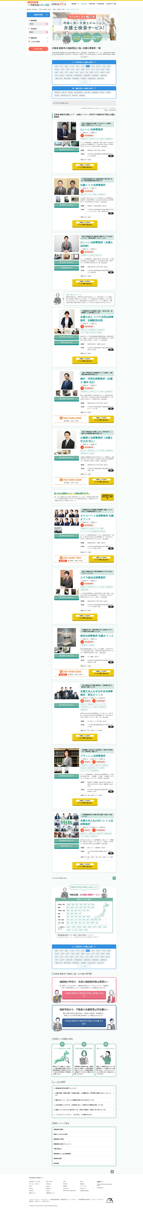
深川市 (87, 69)
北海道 (84, 132)
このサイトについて (34, 1199)
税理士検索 (92, 3)
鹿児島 (92, 922)
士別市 (76, 72)
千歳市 (104, 66)
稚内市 (108, 72)
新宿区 (92, 698)
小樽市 (92, 66)
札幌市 (56, 66)
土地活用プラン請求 (111, 3)
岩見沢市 (98, 66)
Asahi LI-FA (83, 1188)
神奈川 (72, 907)
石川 (84, 910)
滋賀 (84, 916)
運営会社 (31, 1201)
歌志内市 (62, 75)
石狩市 (62, 69)
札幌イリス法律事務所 (92, 185)
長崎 (76, 922)
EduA (30, 1186)
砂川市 (96, 72)
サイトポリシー (45, 1199)
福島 (93, 904)
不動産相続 (82, 95)
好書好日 (65, 1186)
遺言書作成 (57, 92)
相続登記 (102, 92)
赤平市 (66, 72)
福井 (88, 910)
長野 (76, 910)
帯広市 (77, 66)
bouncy (48, 1190)
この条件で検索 (37, 49)
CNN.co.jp (48, 1183)
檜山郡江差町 (100, 78)
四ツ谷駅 (101, 698)
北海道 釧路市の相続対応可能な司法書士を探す (84, 1022)
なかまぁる (65, 1188)
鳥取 (80, 919)
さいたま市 (74, 930)
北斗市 (93, 69)
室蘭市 (82, 69)
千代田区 (93, 827)
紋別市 (71, 72)
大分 (84, 922)
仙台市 (68, 930)
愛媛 (96, 919)
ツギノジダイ (83, 1186)
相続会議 (82, 1183)
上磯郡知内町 (103, 75)
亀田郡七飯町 (67, 78)
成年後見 (57, 95)
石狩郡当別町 (69, 75)
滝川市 (98, 69)
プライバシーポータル (97, 1199)
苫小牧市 (72, 66)
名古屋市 (79, 927)
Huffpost (48, 1186)
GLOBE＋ (65, 1183)
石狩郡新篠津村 (78, 75)
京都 (76, 916)
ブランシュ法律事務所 (93, 755)
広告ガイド (38, 1201)
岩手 (77, 904)
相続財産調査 (95, 92)
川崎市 (80, 930)
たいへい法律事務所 (91, 129)
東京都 (84, 698)
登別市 (77, 69)
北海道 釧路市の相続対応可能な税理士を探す (84, 994)
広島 (68, 919)
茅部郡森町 (83, 78)
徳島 (92, 919)
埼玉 (77, 907)
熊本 (80, 922)
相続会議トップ (75, 3)
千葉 (81, 907)
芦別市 (61, 72)
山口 (76, 919)
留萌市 (108, 69)
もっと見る (83, 82)
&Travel (37, 1183)
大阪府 (84, 759)
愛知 (68, 913)
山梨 (72, 910)
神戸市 (94, 927)
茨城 (85, 907)
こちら (88, 937)
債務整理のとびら (50, 1193)
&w (33, 1183)
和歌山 (88, 916)
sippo (64, 1181)
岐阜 (76, 913)
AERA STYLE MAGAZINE (69, 1190)
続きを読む (104, 146)
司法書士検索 (100, 3)
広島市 (105, 927)
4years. (81, 1181)
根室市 (91, 72)
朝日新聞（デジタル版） (35, 1181)
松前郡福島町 (95, 75)
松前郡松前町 (87, 75)
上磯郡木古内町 (58, 78)
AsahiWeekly (100, 1187)
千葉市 (85, 930)
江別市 (72, 69)
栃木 (89, 907)
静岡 (72, 913)
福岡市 (89, 927)
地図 (111, 155)
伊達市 (67, 69)
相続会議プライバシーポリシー (69, 1199)
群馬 (93, 907)
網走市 (103, 69)
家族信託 (108, 92)
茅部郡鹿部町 (75, 78)
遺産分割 (64, 92)
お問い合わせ (45, 1201)
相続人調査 (87, 92)
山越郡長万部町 (91, 78)
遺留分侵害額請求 (78, 92)
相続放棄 (70, 92)
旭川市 (61, 66)
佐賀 (72, 922)
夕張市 (56, 75)
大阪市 (92, 759)
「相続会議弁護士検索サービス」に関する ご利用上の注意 (71, 935)
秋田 (81, 904)
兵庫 (72, 916)
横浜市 (68, 927)
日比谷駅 (102, 827)
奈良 (80, 916)
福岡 (68, 922)
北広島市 (57, 69)
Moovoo (31, 1188)
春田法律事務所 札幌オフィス (97, 635)
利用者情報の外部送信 (84, 1199)
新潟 (68, 910)
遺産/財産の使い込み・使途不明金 (69, 95)
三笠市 (86, 72)
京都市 (99, 927)
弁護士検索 (84, 3)
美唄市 (56, 72)
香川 (88, 919)
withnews (31, 1190)
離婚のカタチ (32, 1193)
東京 (68, 907)
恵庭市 (109, 66)
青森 (73, 904)
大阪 (68, 916)
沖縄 (97, 922)
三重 (80, 913)
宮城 (85, 904)
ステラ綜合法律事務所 (92, 577)
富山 (80, 910)
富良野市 (102, 72)
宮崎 (88, 922)
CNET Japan (49, 1181)
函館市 (66, 66)
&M (30, 1183)
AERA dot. (48, 1188)
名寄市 (81, 72)
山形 (89, 904)
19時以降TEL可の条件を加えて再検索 (107, 496)
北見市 (82, 66)
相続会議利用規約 (55, 1199)
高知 (100, 919)
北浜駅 (101, 759)
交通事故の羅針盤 (84, 1190)
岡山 (72, 919)
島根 (84, 919)
